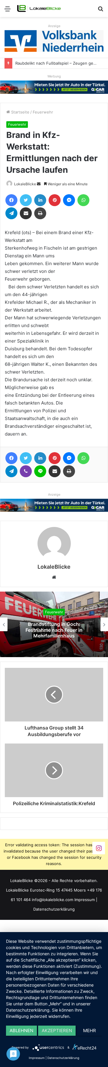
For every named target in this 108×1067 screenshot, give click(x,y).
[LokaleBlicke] (39, 8)
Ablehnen (21, 1030)
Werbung (54, 76)
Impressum (84, 899)
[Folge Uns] (98, 847)
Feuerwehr (43, 112)
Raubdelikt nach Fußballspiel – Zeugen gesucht (59, 63)
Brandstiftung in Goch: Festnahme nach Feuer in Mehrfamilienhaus (54, 629)
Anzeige (54, 26)
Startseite (19, 112)
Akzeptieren (57, 1030)
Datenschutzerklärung (54, 909)
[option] (54, 624)
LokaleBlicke (25, 184)
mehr (89, 1030)
